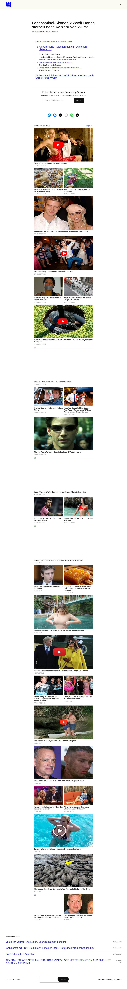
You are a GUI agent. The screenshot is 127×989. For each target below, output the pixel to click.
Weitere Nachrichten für (64, 76)
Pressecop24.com (13, 979)
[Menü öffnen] (120, 4)
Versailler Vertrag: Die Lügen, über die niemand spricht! (36, 942)
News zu (53, 42)
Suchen (63, 979)
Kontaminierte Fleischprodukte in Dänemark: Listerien (63, 48)
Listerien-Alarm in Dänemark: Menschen (60, 68)
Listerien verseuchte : (55, 62)
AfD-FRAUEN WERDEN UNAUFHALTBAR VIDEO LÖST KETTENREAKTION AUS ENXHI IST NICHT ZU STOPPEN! (58, 961)
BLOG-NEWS (44, 31)
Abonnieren (79, 100)
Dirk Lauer (36, 31)
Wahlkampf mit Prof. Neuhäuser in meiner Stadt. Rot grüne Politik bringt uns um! (50, 948)
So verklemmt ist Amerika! (20, 954)
